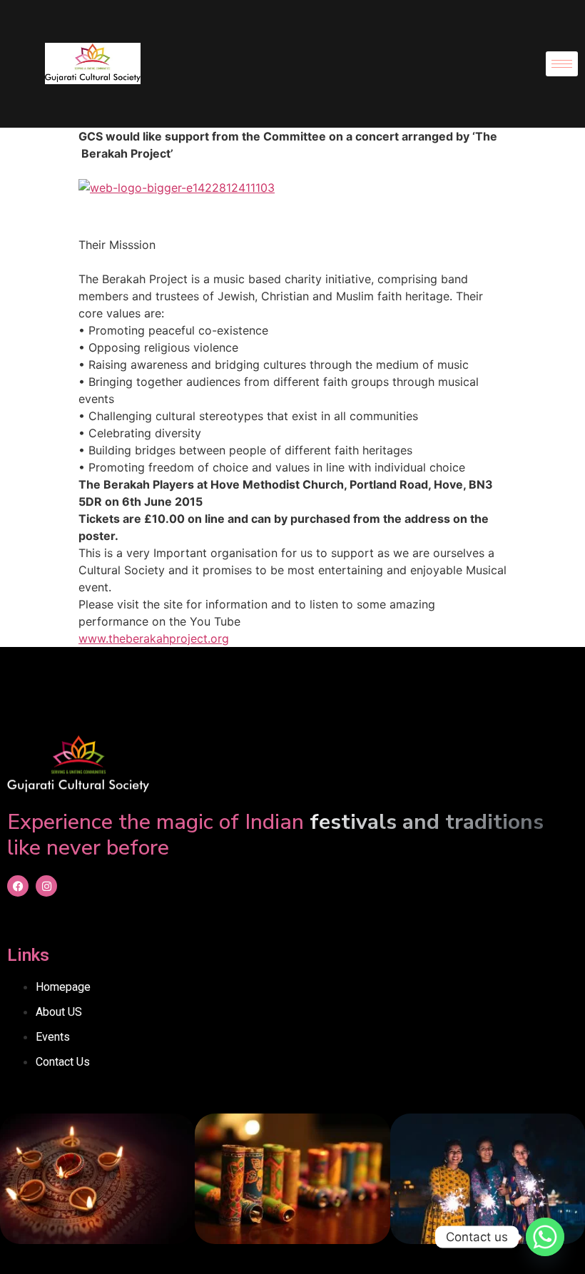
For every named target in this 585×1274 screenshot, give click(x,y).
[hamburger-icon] (562, 63)
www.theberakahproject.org (153, 638)
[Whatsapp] (545, 1237)
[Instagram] (46, 886)
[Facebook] (18, 886)
